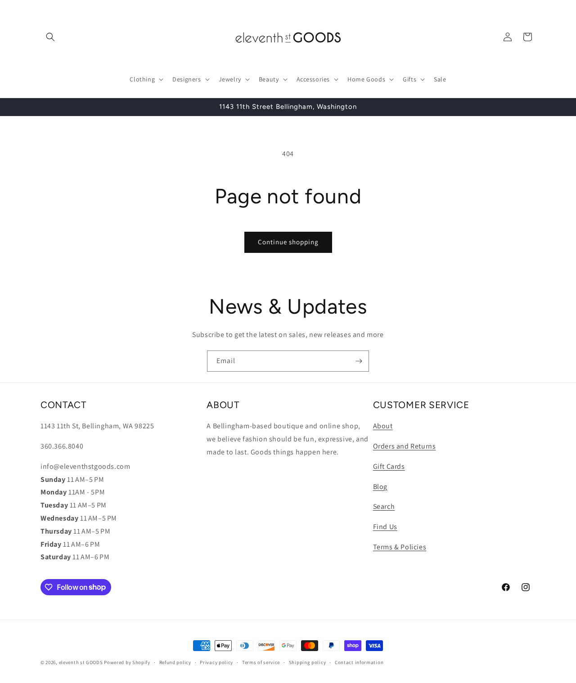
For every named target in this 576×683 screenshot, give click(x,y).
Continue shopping (288, 242)
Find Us (385, 526)
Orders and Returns (404, 445)
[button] (50, 37)
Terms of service (261, 662)
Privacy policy (216, 662)
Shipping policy (307, 662)
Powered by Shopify (127, 662)
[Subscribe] (359, 361)
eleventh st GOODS (81, 662)
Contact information (359, 662)
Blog (380, 486)
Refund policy (175, 662)
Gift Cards (389, 466)
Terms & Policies (400, 546)
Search (384, 506)
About (383, 426)
